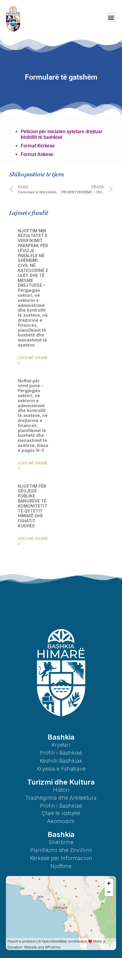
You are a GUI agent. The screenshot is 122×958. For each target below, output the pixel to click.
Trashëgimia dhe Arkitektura (61, 798)
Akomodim (61, 821)
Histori (61, 790)
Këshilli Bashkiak (61, 761)
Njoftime (61, 866)
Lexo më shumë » (33, 360)
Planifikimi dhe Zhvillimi (61, 850)
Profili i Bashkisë (61, 753)
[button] (111, 17)
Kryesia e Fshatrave (61, 769)
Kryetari (61, 745)
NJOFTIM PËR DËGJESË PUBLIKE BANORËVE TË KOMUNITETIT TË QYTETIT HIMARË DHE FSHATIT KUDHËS (32, 506)
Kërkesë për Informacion (61, 858)
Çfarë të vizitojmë (61, 813)
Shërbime (61, 842)
